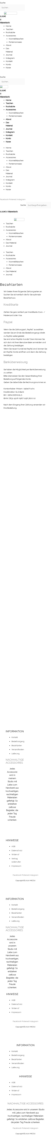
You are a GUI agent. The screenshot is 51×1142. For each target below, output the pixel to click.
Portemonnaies (15, 42)
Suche (2, 3)
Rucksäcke (10, 32)
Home (8, 26)
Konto (8, 64)
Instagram (10, 58)
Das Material (11, 243)
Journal (9, 55)
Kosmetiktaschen (16, 39)
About (8, 45)
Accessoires (11, 35)
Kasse (8, 67)
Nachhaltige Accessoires (15, 761)
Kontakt (9, 61)
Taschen (9, 29)
